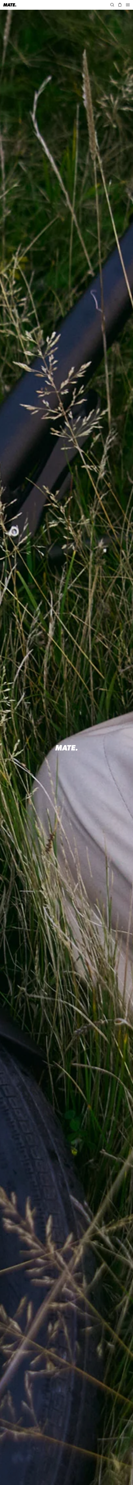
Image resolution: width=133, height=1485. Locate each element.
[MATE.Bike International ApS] (9, 4)
